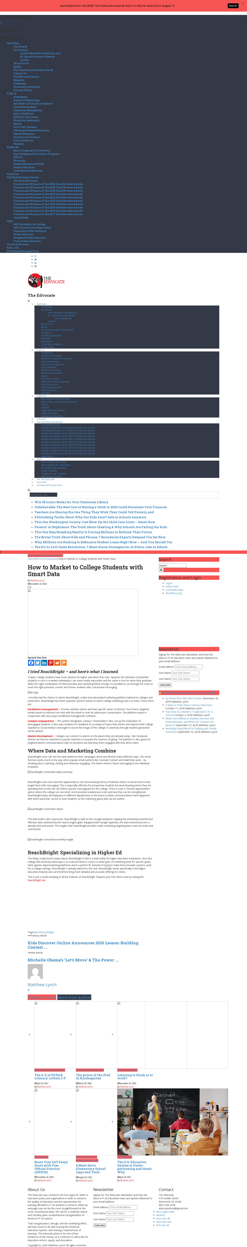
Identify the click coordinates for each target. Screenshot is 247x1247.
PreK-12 (11, 93)
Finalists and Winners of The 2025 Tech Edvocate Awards (48, 187)
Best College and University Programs (36, 153)
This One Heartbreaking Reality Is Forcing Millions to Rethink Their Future (93, 532)
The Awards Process (25, 180)
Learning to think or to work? (135, 1076)
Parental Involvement (26, 137)
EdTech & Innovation (25, 117)
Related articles (42, 997)
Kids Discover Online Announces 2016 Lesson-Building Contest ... (83, 945)
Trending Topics (90, 1160)
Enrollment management (43, 709)
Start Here (13, 43)
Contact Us (20, 73)
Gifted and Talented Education (31, 130)
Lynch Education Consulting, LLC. (40, 53)
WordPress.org (174, 593)
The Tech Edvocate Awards (23, 177)
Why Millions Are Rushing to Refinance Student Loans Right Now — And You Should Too (103, 542)
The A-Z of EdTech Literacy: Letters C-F (50, 1076)
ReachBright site (37, 880)
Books (17, 66)
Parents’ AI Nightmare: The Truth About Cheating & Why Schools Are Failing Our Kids (100, 527)
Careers (24, 60)
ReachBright (47, 932)
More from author (74, 997)
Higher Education (24, 167)
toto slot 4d (162, 1225)
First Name (165, 672)
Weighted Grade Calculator (29, 237)
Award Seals (20, 217)
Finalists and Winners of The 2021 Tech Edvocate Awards (48, 197)
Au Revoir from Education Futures (184, 698)
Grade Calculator (23, 234)
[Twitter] (37, 663)
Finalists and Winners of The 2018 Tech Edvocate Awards (48, 210)
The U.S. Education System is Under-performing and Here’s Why (134, 1167)
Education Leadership (26, 120)
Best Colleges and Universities (31, 150)
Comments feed (174, 589)
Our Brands (20, 46)
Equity (17, 123)
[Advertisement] (91, 907)
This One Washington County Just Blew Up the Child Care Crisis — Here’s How (94, 522)
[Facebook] (31, 663)
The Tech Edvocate (18, 244)
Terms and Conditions (26, 86)
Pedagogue (19, 83)
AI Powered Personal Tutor (23, 251)
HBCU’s (18, 157)
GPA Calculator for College (29, 224)
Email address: (167, 666)
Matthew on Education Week (189, 692)
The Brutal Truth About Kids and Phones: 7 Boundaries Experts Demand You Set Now (100, 537)
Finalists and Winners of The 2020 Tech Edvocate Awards (48, 204)
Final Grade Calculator (27, 241)
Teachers (18, 143)
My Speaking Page (63, 318)
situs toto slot (163, 1221)
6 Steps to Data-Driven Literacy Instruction (189, 705)
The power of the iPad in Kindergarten (93, 1076)
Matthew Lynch (38, 580)
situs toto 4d (163, 1218)
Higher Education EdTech (28, 163)
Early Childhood (23, 113)
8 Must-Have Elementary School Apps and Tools (91, 1168)
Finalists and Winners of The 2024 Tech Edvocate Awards (48, 190)
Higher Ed (13, 147)
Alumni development (40, 736)
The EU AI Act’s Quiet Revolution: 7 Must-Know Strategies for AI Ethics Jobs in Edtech (101, 547)
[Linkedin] (44, 663)
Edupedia (18, 80)
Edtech (36, 932)
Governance (20, 49)
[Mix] (64, 663)
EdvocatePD (59, 1070)
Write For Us (21, 63)
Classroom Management (27, 110)
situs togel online (165, 1211)
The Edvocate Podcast (26, 76)
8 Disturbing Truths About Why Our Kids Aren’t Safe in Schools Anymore (90, 517)
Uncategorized (41, 1157)
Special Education (24, 133)
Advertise (13, 174)
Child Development (25, 106)
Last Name (165, 678)
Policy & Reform (23, 140)
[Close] (1, 22)
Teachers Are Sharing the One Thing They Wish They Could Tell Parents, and (94, 512)
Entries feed (172, 586)
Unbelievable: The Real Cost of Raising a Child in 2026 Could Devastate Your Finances (100, 507)
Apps (10, 221)
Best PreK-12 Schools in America (33, 103)
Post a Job (13, 247)
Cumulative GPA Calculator (30, 231)
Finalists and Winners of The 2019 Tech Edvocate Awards (48, 207)
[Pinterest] (51, 663)
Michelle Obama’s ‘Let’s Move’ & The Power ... (73, 960)
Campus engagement (41, 721)
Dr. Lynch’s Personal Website (37, 56)
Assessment (20, 96)
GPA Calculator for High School (32, 227)
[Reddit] (57, 663)
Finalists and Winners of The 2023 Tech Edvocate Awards (48, 194)
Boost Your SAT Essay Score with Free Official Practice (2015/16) (51, 1167)
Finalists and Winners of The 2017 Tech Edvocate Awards (48, 214)
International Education (28, 170)
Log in (169, 583)
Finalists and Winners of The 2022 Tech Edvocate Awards (48, 200)
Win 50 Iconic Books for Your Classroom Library (71, 502)
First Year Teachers (25, 127)
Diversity (19, 160)
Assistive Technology (26, 100)
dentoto (160, 1215)
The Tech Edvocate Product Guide (33, 70)
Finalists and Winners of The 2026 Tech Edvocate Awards (48, 184)
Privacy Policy (22, 90)
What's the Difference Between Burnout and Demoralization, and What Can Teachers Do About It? (190, 722)
